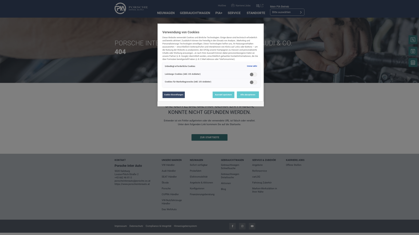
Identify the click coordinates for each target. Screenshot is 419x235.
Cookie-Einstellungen (173, 95)
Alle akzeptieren (247, 95)
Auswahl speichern (223, 95)
